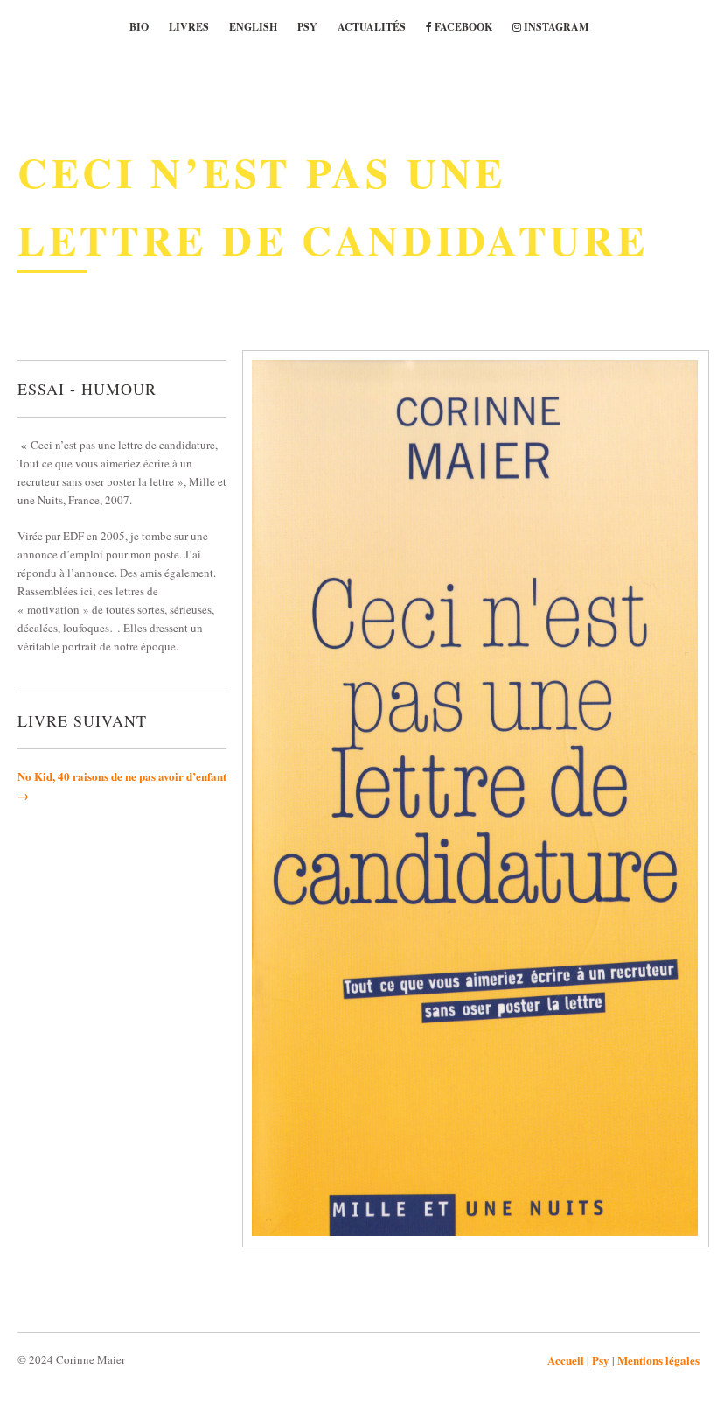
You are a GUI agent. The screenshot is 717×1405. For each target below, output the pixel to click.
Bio (139, 26)
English (253, 26)
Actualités (372, 26)
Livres (189, 26)
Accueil (565, 1360)
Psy (307, 26)
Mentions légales (658, 1360)
